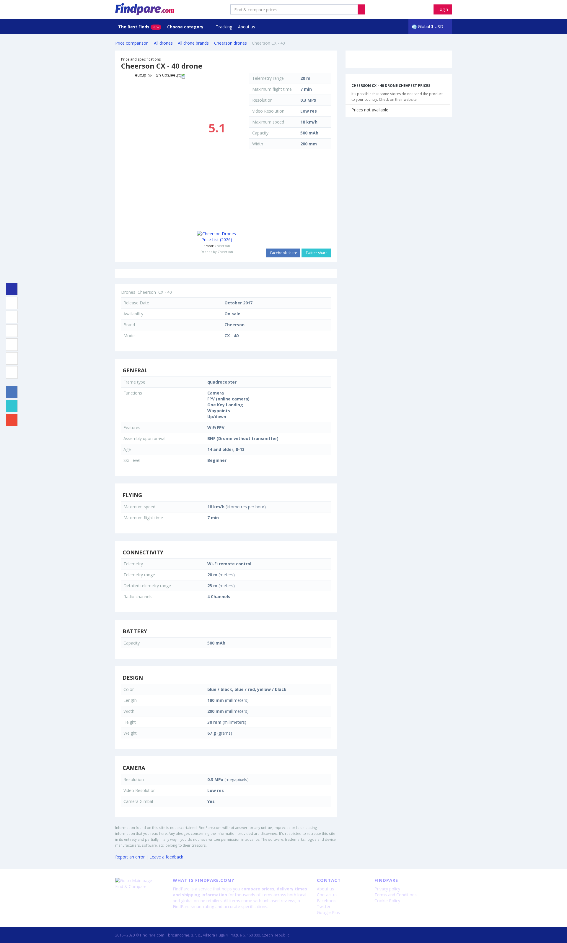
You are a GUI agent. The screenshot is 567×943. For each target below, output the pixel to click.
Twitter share (316, 252)
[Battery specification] (11, 344)
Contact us (327, 894)
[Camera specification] (11, 372)
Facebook (326, 900)
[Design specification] (11, 358)
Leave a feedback (166, 857)
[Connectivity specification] (11, 331)
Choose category (186, 27)
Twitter (323, 906)
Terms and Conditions (395, 894)
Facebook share (283, 252)
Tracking (224, 27)
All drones (163, 43)
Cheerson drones (230, 43)
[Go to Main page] (139, 881)
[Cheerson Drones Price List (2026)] (217, 237)
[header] (361, 9)
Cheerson (222, 246)
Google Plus (328, 912)
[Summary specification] (11, 289)
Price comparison (132, 43)
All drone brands (193, 43)
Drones (128, 292)
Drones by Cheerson (217, 251)
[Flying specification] (11, 317)
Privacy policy (387, 889)
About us (246, 27)
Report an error (130, 857)
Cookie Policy (387, 900)
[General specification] (11, 303)
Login (442, 9)
